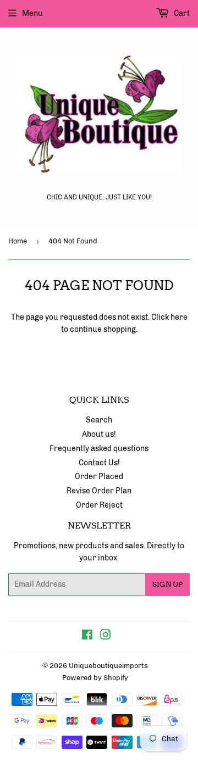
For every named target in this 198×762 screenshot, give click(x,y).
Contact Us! (99, 463)
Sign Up (167, 584)
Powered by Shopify (95, 678)
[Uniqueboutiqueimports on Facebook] (87, 636)
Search (99, 420)
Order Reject (99, 505)
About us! (99, 434)
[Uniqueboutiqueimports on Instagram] (105, 636)
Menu (32, 13)
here (179, 317)
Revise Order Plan (99, 491)
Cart (181, 13)
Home (17, 241)
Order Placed (99, 476)
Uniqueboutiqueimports (108, 665)
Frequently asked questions (99, 448)
